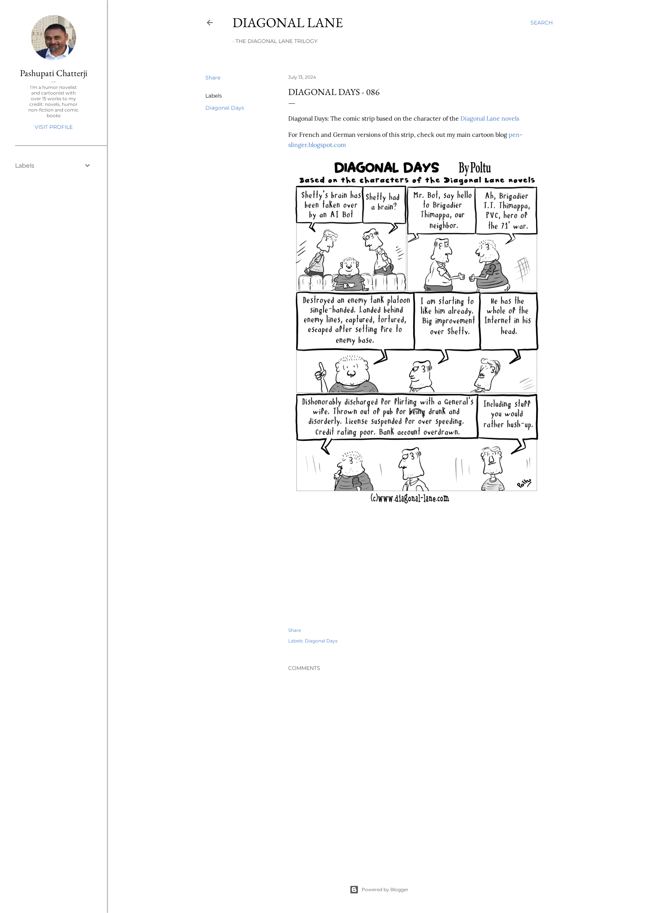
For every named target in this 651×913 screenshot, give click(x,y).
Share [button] (212, 77)
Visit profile (54, 127)
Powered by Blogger (385, 889)
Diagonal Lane (287, 22)
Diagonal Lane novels (489, 118)
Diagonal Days (224, 107)
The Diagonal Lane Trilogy (276, 41)
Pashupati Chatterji (53, 73)
